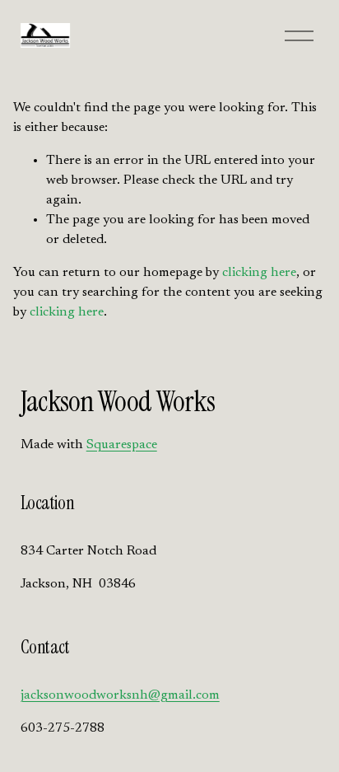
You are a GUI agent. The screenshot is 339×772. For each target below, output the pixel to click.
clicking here (259, 272)
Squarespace (121, 445)
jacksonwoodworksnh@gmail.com (120, 695)
